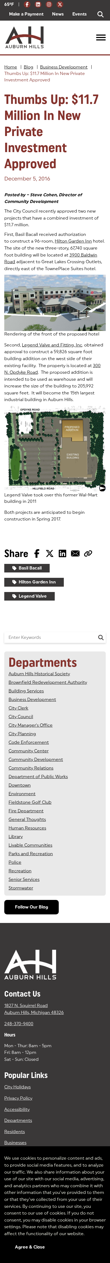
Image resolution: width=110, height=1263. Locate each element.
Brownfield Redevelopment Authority (48, 682)
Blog (28, 67)
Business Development (64, 67)
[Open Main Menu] (101, 37)
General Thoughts (27, 819)
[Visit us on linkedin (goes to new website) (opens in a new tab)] (38, 4)
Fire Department (26, 810)
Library (16, 836)
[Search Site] (100, 14)
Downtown (20, 785)
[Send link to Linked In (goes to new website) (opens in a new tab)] (62, 553)
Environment (22, 793)
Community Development (36, 759)
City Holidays (17, 1086)
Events (79, 14)
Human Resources (27, 828)
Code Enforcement (29, 742)
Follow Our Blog (31, 907)
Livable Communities (30, 845)
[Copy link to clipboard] (88, 553)
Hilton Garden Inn (73, 241)
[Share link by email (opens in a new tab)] (75, 553)
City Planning (22, 733)
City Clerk (18, 708)
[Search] (101, 637)
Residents (14, 1131)
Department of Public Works (38, 776)
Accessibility (17, 1109)
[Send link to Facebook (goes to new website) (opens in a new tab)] (37, 553)
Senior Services (24, 879)
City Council (21, 716)
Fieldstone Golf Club (30, 802)
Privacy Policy (18, 1098)
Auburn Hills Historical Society (39, 673)
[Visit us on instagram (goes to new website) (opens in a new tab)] (49, 4)
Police (15, 862)
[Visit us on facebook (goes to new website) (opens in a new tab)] (27, 4)
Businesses (15, 1142)
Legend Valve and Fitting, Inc (52, 345)
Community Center (29, 750)
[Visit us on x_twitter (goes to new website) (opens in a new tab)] (60, 4)
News (58, 14)
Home (10, 67)
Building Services (26, 690)
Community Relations (31, 768)
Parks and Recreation (31, 853)
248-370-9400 (18, 1023)
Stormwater (21, 888)
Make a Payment (26, 14)
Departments (18, 1120)
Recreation (20, 870)
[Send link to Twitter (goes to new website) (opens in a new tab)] (49, 553)
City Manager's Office (31, 725)
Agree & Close (30, 1247)
